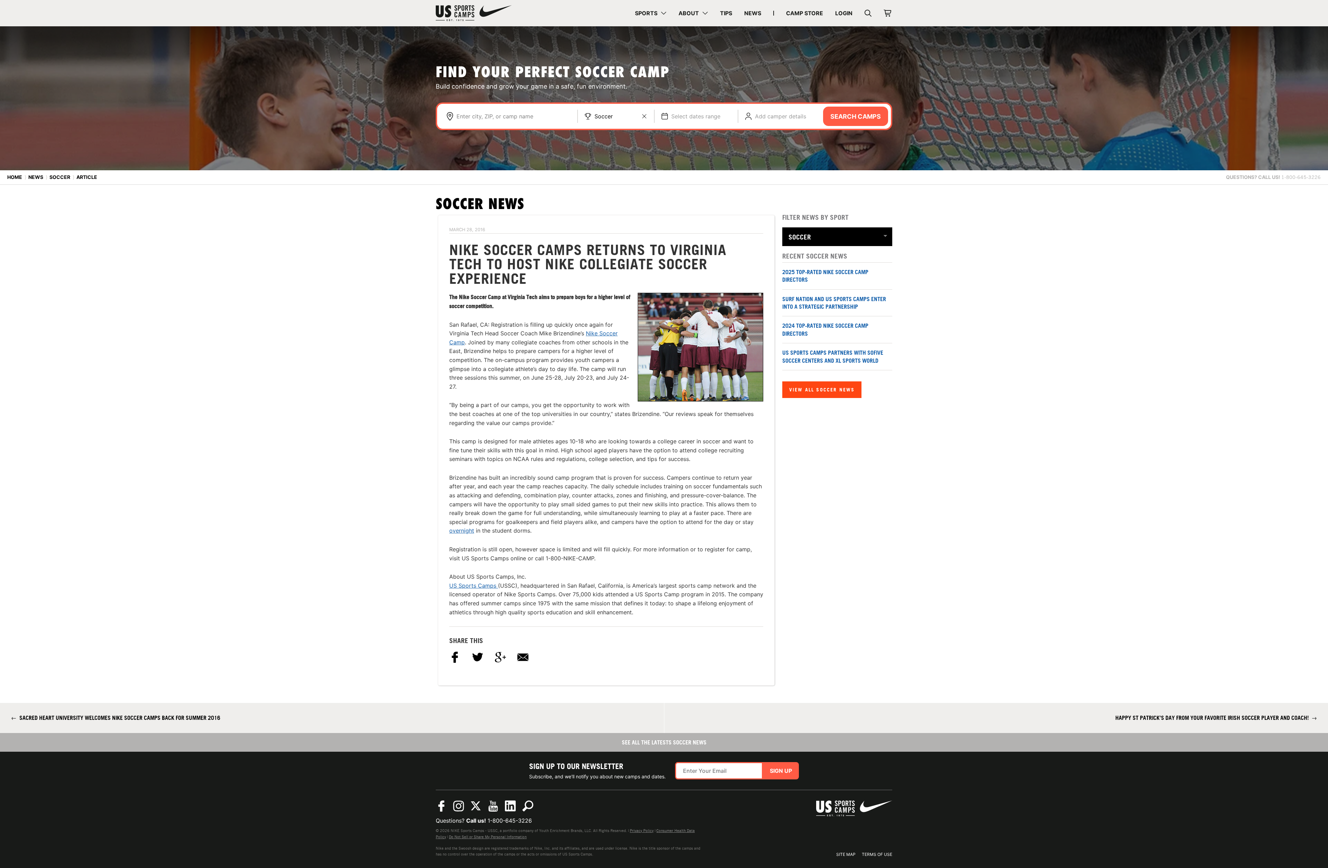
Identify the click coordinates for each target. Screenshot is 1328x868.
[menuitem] (650, 13)
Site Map (846, 854)
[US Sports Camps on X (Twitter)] (475, 806)
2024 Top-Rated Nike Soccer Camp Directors (825, 329)
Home (14, 177)
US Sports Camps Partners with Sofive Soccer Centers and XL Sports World (832, 356)
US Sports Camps (473, 585)
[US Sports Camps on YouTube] (493, 806)
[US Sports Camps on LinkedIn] (510, 806)
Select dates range (695, 116)
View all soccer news (822, 389)
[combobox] (513, 116)
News (35, 177)
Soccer (603, 116)
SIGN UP (781, 770)
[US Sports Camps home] (474, 13)
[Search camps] (527, 806)
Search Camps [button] (855, 116)
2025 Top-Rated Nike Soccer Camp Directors (825, 276)
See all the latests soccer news (664, 742)
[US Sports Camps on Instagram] (458, 806)
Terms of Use (877, 854)
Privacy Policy (642, 830)
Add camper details (780, 116)
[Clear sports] (644, 116)
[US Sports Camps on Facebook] (441, 806)
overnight (461, 530)
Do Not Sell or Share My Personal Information (488, 836)
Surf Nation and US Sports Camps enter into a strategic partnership (834, 303)
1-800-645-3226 (510, 820)
